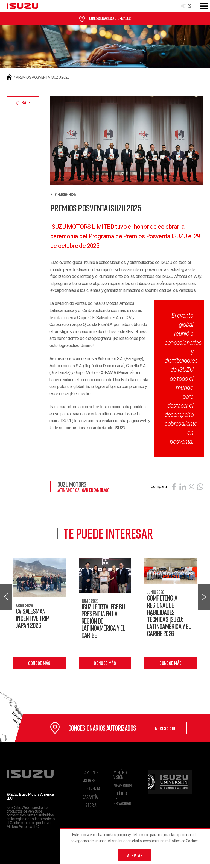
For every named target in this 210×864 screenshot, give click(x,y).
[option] (105, 613)
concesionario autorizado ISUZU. (95, 427)
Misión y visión (120, 774)
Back (26, 102)
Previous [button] (6, 597)
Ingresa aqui (165, 728)
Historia (90, 805)
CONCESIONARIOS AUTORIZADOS (109, 18)
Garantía (90, 797)
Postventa (91, 789)
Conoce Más (39, 663)
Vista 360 (90, 780)
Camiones (90, 772)
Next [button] (204, 597)
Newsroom (122, 785)
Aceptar (135, 855)
